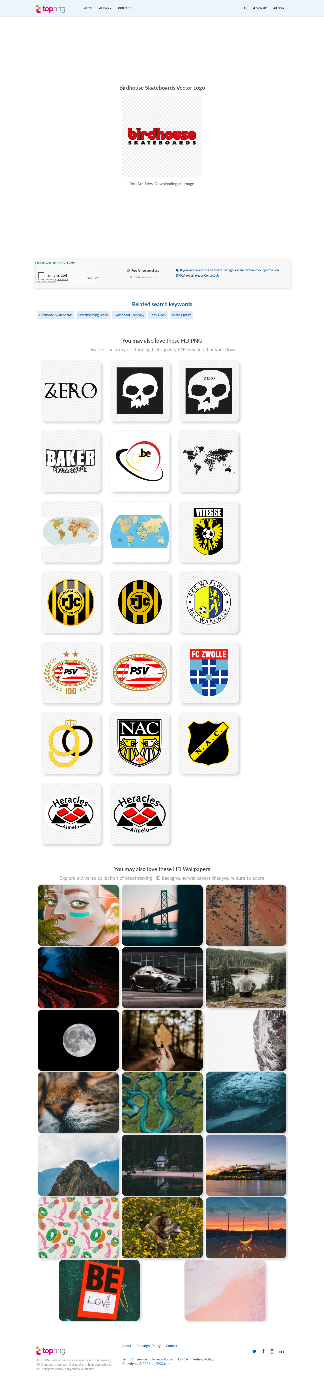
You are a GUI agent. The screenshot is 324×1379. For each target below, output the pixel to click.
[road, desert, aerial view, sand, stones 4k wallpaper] (246, 915)
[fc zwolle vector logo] (209, 672)
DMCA (183, 1359)
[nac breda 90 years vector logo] (71, 743)
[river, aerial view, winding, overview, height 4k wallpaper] (162, 1102)
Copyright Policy (148, 1346)
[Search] (245, 8)
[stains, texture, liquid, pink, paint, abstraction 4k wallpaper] (224, 1290)
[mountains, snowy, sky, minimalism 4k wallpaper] (246, 1040)
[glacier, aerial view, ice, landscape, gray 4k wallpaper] (246, 1102)
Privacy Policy (162, 1359)
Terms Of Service (134, 1359)
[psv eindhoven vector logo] (140, 672)
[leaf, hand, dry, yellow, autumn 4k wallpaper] (162, 1040)
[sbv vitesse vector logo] (208, 531)
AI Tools (104, 8)
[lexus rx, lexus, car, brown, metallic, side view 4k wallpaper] (162, 977)
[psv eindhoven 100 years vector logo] (71, 672)
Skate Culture (182, 315)
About (126, 1346)
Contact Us (211, 275)
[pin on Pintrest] (95, 366)
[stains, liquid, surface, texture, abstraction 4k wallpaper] (78, 977)
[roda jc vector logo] (140, 602)
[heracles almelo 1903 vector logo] (71, 813)
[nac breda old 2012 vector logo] (139, 743)
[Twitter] (254, 1351)
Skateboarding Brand (93, 315)
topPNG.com (160, 1364)
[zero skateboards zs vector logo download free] (71, 390)
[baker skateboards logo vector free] (71, 461)
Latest (88, 8)
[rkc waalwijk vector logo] (208, 602)
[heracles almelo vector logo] (139, 813)
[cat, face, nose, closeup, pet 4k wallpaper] (78, 1102)
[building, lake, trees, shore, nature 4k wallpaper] (162, 1165)
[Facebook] (263, 1351)
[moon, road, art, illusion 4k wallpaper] (246, 1227)
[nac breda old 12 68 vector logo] (208, 743)
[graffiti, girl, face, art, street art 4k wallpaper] (78, 915)
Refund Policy (203, 1359)
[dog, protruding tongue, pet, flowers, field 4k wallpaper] (162, 1227)
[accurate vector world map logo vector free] (139, 531)
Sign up (261, 8)
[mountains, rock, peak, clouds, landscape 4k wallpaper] (78, 1165)
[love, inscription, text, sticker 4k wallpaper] (99, 1290)
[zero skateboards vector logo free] (209, 390)
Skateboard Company (129, 315)
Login (280, 8)
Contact (124, 8)
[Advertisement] (162, 50)
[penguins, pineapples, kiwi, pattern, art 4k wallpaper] (78, 1227)
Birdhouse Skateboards (56, 315)
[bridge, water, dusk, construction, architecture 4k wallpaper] (162, 915)
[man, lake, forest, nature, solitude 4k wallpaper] (246, 977)
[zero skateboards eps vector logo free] (140, 390)
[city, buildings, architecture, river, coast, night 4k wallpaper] (246, 1165)
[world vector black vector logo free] (208, 461)
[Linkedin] (281, 1351)
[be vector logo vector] (139, 461)
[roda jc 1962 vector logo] (71, 602)
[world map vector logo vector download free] (71, 531)
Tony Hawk (158, 315)
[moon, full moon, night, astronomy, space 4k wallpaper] (78, 1040)
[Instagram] (272, 1351)
